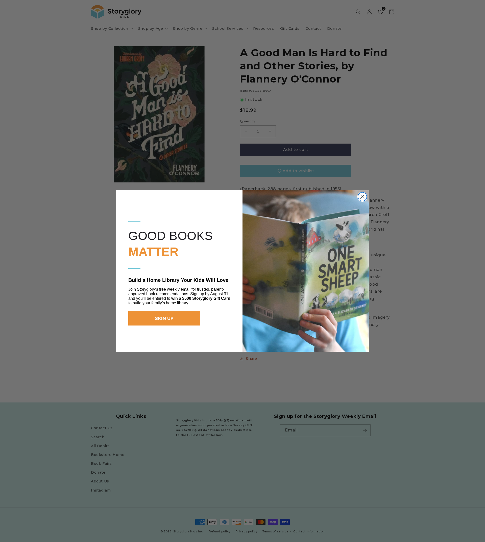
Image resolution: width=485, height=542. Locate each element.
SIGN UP (164, 318)
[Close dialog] (362, 196)
